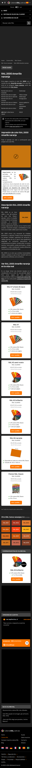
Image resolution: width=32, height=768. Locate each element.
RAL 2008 (6, 536)
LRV (2, 112)
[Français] (15, 748)
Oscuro (12, 7)
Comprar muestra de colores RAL (14, 551)
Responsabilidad (20, 759)
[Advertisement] (16, 42)
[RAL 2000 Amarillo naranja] (16, 156)
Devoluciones (21, 757)
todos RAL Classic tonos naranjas (20, 517)
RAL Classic (14, 14)
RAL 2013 (26, 542)
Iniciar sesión (7, 67)
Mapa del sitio (12, 754)
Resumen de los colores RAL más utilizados (15, 710)
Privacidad (10, 759)
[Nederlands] (2, 748)
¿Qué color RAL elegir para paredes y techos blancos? (15, 720)
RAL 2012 (16, 542)
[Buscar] (29, 23)
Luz (21, 7)
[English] (7, 748)
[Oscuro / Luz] (17, 7)
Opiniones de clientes (10, 615)
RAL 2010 (26, 536)
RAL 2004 (6, 529)
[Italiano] (19, 748)
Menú (5, 10)
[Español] (28, 2)
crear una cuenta (14, 126)
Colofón (3, 754)
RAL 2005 (16, 529)
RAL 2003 (26, 523)
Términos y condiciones (8, 757)
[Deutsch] (11, 748)
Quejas (3, 759)
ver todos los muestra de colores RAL (12, 509)
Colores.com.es (12, 731)
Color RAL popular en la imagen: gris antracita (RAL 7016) (15, 715)
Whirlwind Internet (15, 765)
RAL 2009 (16, 536)
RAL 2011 (5, 542)
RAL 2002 (16, 523)
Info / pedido (8, 198)
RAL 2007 (26, 529)
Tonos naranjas (19, 85)
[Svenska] (28, 748)
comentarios (16, 641)
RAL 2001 (6, 523)
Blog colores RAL (9, 707)
